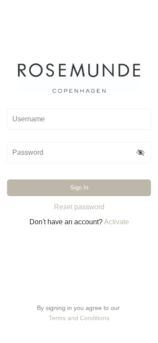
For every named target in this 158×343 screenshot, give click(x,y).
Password (27, 152)
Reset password (79, 207)
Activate (116, 222)
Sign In (79, 187)
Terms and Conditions (79, 317)
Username (28, 119)
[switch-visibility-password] (141, 152)
